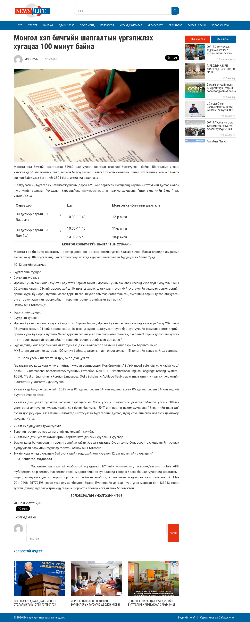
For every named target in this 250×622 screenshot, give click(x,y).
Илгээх (173, 532)
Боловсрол (107, 25)
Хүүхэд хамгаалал (131, 25)
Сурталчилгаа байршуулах (217, 617)
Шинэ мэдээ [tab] (198, 39)
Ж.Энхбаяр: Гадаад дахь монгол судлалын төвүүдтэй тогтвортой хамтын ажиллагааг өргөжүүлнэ (35, 605)
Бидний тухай (187, 617)
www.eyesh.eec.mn (95, 190)
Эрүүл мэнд (87, 25)
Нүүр (19, 25)
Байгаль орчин (197, 25)
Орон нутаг (175, 25)
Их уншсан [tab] (223, 39)
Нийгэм (48, 25)
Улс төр (33, 25)
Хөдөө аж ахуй (220, 25)
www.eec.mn (124, 466)
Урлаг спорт (155, 25)
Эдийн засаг (66, 25)
